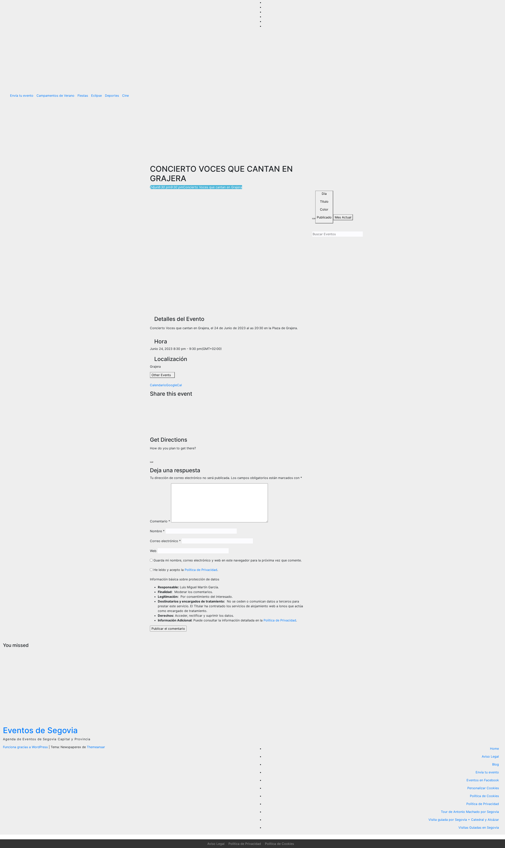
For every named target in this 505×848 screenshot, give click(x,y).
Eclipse (96, 95)
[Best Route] (151, 456)
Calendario (158, 385)
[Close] (151, 462)
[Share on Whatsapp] (151, 420)
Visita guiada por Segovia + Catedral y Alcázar (463, 820)
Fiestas (83, 95)
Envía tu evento (21, 95)
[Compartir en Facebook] (151, 401)
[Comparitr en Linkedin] (151, 410)
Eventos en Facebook (483, 780)
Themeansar (96, 747)
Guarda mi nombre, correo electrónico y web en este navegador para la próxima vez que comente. (227, 560)
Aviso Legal (490, 756)
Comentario (160, 521)
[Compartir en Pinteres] (151, 415)
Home (494, 749)
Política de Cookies (484, 796)
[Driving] (154, 456)
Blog (495, 764)
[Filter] (313, 218)
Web (153, 551)
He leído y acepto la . (185, 570)
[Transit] (158, 456)
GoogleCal (174, 385)
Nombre (157, 531)
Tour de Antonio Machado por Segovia (470, 812)
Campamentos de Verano (55, 95)
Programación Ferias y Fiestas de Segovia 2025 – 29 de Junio (145, 682)
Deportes (112, 95)
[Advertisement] (252, 130)
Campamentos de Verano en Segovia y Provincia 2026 (19, 682)
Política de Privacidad (201, 570)
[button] (490, 95)
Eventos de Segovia (40, 730)
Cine (125, 95)
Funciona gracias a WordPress (26, 747)
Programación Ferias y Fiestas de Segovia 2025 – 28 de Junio (271, 682)
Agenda (387, 652)
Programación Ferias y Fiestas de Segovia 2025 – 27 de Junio (397, 677)
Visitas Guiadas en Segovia (478, 827)
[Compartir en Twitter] (151, 406)
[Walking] (161, 456)
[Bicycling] (164, 456)
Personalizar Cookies (483, 788)
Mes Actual (343, 217)
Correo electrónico (165, 541)
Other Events (161, 375)
